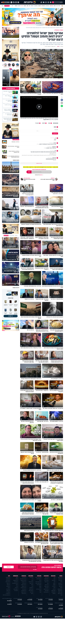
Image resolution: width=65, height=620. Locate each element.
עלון (29, 5)
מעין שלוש (8, 584)
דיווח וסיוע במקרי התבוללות (28, 602)
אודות (61, 594)
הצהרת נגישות (60, 593)
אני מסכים (38, 174)
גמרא (32, 580)
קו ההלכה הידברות (50, 602)
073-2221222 (61, 600)
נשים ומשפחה (15, 575)
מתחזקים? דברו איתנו (6, 2)
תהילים (9, 587)
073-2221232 (20, 600)
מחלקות (25, 5)
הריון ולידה (16, 587)
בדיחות (40, 580)
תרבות (54, 587)
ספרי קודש (31, 592)
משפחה (54, 584)
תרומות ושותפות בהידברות (49, 598)
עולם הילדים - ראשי (38, 577)
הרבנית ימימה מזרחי (15, 583)
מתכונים (17, 578)
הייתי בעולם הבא (46, 592)
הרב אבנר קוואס (23, 592)
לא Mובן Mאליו (46, 578)
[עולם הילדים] (18, 2)
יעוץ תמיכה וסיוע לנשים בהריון (38, 602)
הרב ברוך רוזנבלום (23, 587)
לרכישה (9, 294)
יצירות (40, 590)
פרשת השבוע (53, 590)
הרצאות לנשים (16, 589)
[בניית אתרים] (18, 616)
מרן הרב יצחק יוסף (23, 580)
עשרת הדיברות (31, 581)
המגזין (54, 578)
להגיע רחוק (47, 587)
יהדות (54, 577)
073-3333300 (50, 604)
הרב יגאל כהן (24, 583)
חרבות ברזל (37, 123)
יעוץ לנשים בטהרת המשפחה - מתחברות (58, 603)
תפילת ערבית (8, 580)
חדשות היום (53, 580)
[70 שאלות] (14, 2)
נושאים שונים (30, 575)
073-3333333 (61, 609)
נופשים (61, 587)
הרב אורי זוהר (24, 589)
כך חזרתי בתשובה (46, 589)
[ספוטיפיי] (11, 2)
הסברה (49, 123)
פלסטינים (43, 123)
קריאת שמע (8, 586)
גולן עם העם (47, 584)
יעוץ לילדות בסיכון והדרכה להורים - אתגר (7, 599)
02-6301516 (61, 605)
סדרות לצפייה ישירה (38, 583)
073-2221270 (9, 604)
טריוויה (40, 587)
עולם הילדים (43, 5)
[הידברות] (29, 2)
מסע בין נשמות (46, 586)
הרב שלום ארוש (23, 590)
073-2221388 (40, 600)
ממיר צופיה (61, 607)
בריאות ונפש (31, 587)
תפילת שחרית (8, 577)
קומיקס (40, 586)
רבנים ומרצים (24, 575)
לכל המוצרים (10, 316)
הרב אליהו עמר (24, 593)
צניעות (17, 584)
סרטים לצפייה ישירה (38, 581)
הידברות (61, 575)
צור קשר (19, 5)
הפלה (17, 586)
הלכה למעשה (47, 581)
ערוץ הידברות (60, 578)
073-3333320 (9, 601)
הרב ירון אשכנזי (24, 586)
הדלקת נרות (16, 581)
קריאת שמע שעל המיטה (6, 594)
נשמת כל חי (8, 592)
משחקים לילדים (39, 584)
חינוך (32, 586)
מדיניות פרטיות (60, 577)
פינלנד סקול (31, 583)
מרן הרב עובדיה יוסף (23, 578)
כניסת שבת (60, 586)
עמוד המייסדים (60, 592)
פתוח (48, 583)
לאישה (17, 577)
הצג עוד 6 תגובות (39, 163)
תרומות (22, 5)
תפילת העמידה (7, 581)
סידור (9, 575)
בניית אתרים (13, 616)
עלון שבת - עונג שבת (39, 598)
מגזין (57, 5)
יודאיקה (32, 593)
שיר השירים (8, 590)
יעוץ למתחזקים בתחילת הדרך (17, 598)
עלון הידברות (60, 580)
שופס (27, 5)
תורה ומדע (53, 586)
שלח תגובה (55, 133)
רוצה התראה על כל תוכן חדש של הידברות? (39, 169)
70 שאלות (39, 5)
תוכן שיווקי (54, 593)
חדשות (55, 5)
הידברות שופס (60, 590)
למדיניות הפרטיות (37, 174)
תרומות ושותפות (60, 589)
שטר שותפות (51, 5)
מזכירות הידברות (60, 598)
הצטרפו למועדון (6, 5)
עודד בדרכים (47, 577)
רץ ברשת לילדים (39, 578)
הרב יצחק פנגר (24, 581)
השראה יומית (47, 590)
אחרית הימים (31, 589)
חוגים (40, 592)
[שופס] (16, 2)
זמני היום (32, 5)
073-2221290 (20, 604)
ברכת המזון (8, 583)
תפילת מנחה (8, 578)
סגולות (32, 584)
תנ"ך (32, 578)
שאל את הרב (35, 5)
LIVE (12, 5)
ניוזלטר (61, 581)
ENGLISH (16, 5)
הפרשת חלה (16, 590)
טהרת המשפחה (15, 580)
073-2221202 (40, 609)
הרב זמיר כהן (47, 5)
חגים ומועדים (53, 592)
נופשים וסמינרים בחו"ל (39, 607)
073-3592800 (30, 600)
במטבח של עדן (46, 580)
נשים (54, 581)
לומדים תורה (31, 577)
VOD (59, 5)
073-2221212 (51, 600)
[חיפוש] (53, 2)
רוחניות (54, 583)
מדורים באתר (53, 575)
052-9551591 (40, 604)
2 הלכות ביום (60, 583)
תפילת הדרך (8, 589)
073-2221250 (50, 609)
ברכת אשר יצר (8, 593)
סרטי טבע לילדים (38, 589)
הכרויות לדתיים (31, 590)
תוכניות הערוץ (46, 575)
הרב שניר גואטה (23, 584)
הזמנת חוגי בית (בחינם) (18, 602)
